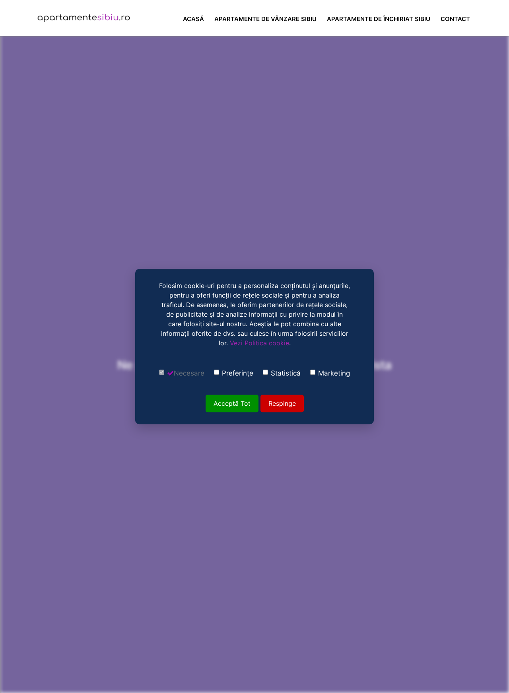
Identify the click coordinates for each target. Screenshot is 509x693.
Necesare (189, 373)
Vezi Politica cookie (259, 343)
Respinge (282, 403)
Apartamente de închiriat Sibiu (378, 19)
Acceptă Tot (232, 403)
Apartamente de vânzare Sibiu (265, 19)
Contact (455, 19)
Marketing (334, 373)
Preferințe (237, 373)
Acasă (193, 19)
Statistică (286, 373)
